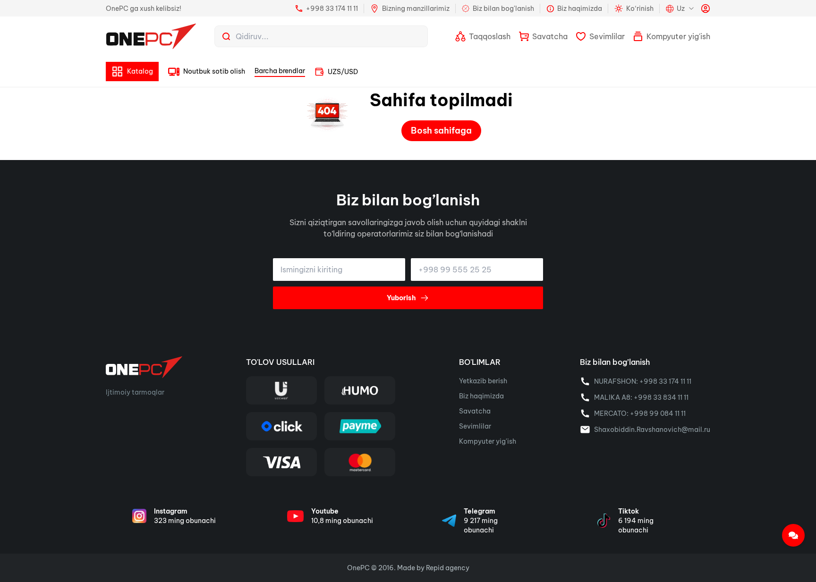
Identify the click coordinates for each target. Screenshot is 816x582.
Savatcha (475, 411)
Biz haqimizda (481, 396)
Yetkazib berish (483, 381)
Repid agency (447, 568)
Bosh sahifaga (441, 130)
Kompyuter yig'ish (487, 441)
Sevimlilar (475, 426)
